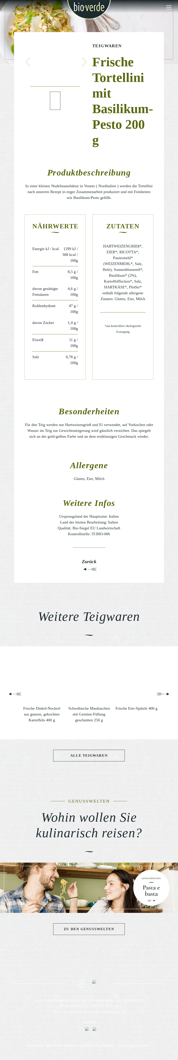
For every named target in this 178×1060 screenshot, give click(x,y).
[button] (27, 61)
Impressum (35, 1045)
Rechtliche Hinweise (62, 1045)
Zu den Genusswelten (89, 929)
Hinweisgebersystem (133, 1045)
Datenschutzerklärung (98, 1045)
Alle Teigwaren (89, 755)
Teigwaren (107, 45)
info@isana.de (113, 1012)
